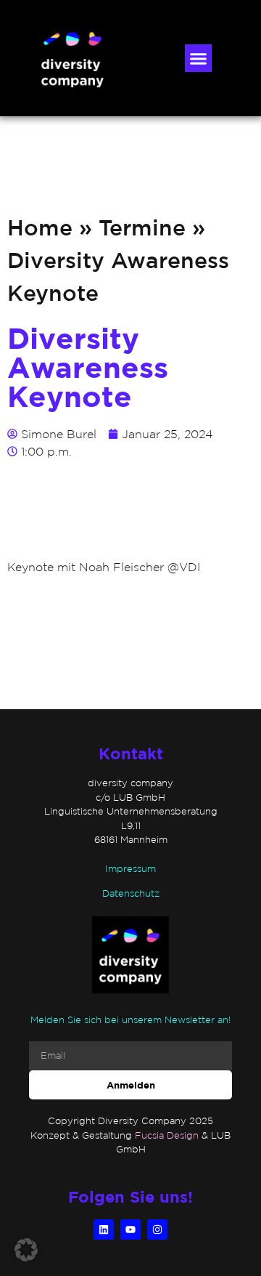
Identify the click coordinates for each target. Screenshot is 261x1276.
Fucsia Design (167, 1135)
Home (39, 227)
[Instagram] (157, 1229)
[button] (198, 58)
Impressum (130, 868)
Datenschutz (131, 893)
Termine (142, 227)
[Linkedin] (104, 1229)
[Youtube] (130, 1229)
